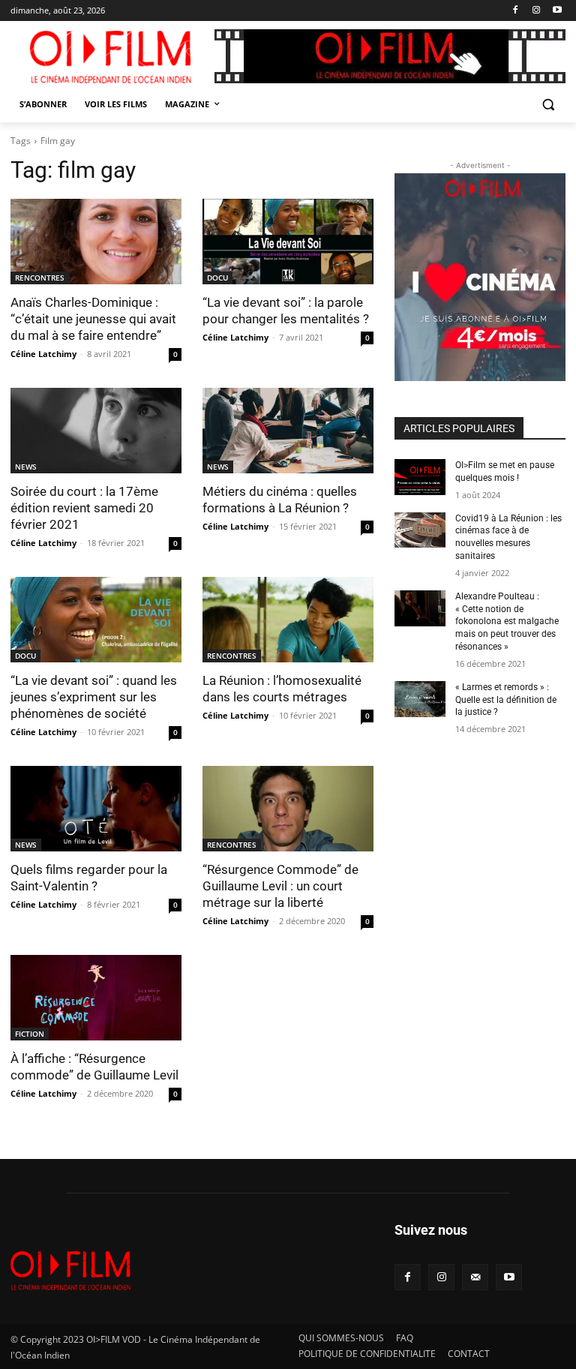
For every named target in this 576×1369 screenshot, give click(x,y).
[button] (548, 104)
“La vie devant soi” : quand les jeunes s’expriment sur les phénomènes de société (93, 697)
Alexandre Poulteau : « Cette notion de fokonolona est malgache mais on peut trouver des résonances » (507, 621)
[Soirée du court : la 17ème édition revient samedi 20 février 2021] (96, 430)
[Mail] (475, 1277)
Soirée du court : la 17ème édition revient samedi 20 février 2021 (84, 508)
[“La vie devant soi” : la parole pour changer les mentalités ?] (288, 241)
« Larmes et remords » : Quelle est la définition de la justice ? (505, 700)
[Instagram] (535, 11)
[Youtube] (557, 11)
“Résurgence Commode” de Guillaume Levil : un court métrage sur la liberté (280, 886)
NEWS (26, 466)
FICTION (29, 1033)
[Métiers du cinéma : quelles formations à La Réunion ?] (288, 430)
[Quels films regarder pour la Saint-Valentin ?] (96, 808)
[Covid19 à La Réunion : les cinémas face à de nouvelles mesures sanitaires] (420, 530)
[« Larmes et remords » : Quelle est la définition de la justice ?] (420, 699)
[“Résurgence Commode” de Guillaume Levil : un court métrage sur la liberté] (288, 808)
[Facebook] (515, 11)
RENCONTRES (39, 277)
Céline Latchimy (43, 353)
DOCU (217, 277)
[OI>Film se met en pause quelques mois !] (420, 477)
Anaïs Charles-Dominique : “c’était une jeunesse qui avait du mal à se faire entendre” (93, 319)
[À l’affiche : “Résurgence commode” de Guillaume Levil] (96, 997)
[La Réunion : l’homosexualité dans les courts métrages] (288, 619)
